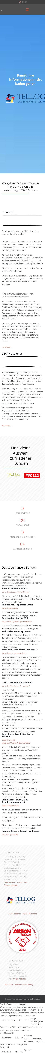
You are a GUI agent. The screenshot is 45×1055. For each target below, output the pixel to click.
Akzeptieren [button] (6, 1037)
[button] (22, 1)
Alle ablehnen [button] (23, 1020)
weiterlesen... (7, 347)
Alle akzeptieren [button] (8, 1020)
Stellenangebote (10, 885)
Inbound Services (30, 914)
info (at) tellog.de (19, 979)
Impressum (8, 984)
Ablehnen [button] (19, 1037)
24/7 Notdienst (14, 914)
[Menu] (27, 9)
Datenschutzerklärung (24, 984)
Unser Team (22, 882)
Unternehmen (9, 882)
